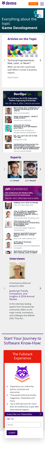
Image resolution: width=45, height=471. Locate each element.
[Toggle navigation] (10, 4)
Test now (33, 4)
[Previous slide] (5, 60)
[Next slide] (40, 60)
